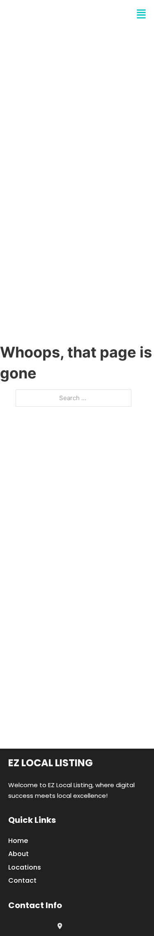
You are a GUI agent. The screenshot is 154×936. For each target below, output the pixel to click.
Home (18, 840)
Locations (24, 867)
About (18, 854)
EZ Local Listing (50, 763)
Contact (22, 880)
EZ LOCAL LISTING (55, 14)
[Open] (141, 14)
